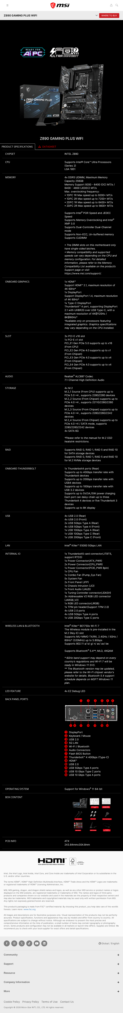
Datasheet (49, 146)
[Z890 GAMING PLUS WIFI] (61, 85)
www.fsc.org (30, 909)
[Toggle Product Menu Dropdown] (97, 15)
